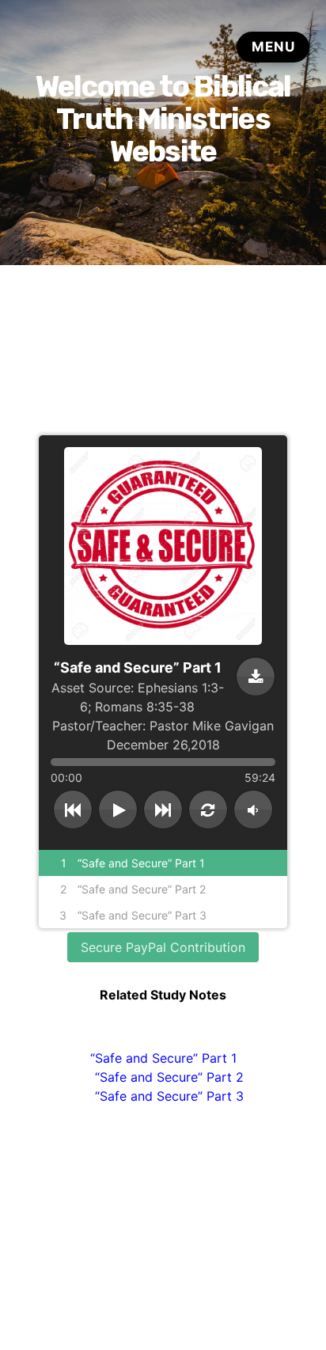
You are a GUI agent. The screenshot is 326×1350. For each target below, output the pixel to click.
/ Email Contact (194, 1297)
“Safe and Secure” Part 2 (169, 1077)
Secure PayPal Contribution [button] (163, 947)
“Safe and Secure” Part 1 (163, 1058)
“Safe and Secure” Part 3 (169, 1096)
